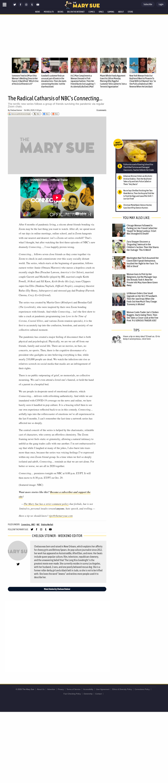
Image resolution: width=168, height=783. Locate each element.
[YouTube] (37, 6)
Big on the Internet (76, 11)
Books (60, 11)
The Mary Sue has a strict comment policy (46, 504)
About (121, 11)
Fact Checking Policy (72, 694)
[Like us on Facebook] (20, 6)
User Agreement (102, 689)
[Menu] (4, 4)
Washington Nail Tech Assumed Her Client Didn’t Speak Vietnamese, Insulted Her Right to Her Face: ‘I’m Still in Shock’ (143, 262)
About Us (40, 689)
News (37, 11)
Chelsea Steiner (16, 110)
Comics (91, 11)
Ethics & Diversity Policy (122, 689)
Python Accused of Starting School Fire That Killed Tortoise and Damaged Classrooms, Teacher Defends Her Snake (138, 167)
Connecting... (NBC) (28, 524)
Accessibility (88, 689)
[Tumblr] (32, 6)
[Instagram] (26, 6)
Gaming (110, 11)
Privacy (61, 689)
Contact (98, 694)
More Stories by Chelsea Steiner (57, 589)
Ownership (88, 694)
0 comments (101, 110)
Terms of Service (73, 689)
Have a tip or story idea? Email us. (139, 336)
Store (130, 11)
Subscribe (148, 4)
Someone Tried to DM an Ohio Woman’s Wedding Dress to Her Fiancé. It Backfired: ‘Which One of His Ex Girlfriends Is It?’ (25, 79)
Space (101, 11)
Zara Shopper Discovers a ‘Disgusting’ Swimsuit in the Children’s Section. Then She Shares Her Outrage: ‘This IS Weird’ (143, 245)
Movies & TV (49, 11)
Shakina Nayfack (47, 524)
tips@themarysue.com (61, 515)
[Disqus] (57, 636)
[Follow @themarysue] (14, 6)
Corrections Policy (142, 689)
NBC (38, 524)
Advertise (51, 689)
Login (161, 4)
